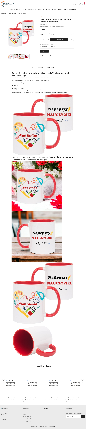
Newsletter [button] (69, 409)
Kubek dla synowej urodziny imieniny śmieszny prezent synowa (74, 398)
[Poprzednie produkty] (3, 381)
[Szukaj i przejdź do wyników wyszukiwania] (57, 4)
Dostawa (24, 414)
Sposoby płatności (27, 416)
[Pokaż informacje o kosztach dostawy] (54, 46)
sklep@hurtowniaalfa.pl (6, 417)
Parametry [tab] (40, 67)
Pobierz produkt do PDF (46, 55)
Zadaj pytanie (44, 51)
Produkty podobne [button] (43, 365)
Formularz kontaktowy (49, 412)
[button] (33, 34)
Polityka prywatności (27, 421)
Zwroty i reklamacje (27, 419)
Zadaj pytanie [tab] (50, 67)
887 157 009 (4, 419)
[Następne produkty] (82, 381)
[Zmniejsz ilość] (41, 39)
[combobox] (61, 34)
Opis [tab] (33, 67)
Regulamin (25, 412)
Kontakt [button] (46, 409)
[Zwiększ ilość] (46, 39)
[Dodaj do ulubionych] (71, 39)
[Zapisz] (83, 416)
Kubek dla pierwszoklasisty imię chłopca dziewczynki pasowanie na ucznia (8, 398)
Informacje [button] (26, 409)
